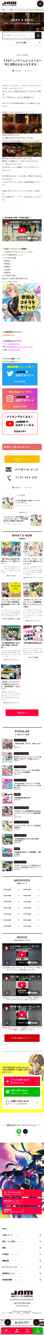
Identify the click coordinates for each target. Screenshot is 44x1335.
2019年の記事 (31, 908)
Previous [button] (7, 1322)
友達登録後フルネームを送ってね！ (20, 347)
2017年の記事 (31, 914)
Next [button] (36, 1322)
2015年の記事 (31, 920)
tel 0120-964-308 (22, 1303)
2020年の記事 (12, 908)
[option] (22, 1322)
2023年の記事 (31, 895)
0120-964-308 (14, 350)
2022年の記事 (12, 901)
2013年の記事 (31, 926)
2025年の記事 (31, 889)
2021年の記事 (31, 901)
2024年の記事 (12, 895)
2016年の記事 (12, 920)
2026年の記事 (12, 889)
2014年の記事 (12, 926)
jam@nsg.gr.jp (14, 344)
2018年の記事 (12, 914)
